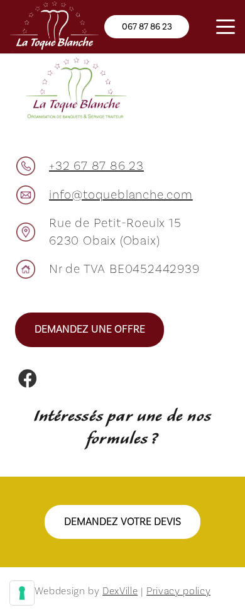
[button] (225, 27)
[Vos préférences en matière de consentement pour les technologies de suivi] (22, 593)
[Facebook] (27, 378)
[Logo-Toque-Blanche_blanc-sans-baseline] (54, 26)
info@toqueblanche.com (121, 195)
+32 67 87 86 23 (96, 166)
